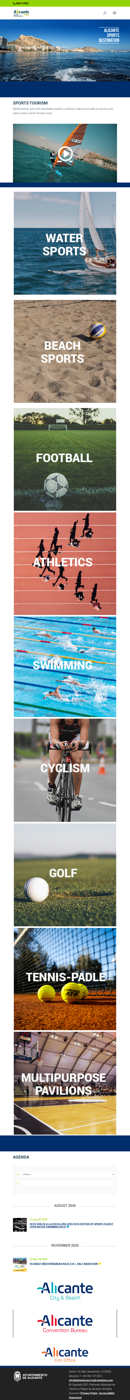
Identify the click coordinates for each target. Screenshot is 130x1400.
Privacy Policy (89, 1393)
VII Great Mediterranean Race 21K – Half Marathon (64, 1263)
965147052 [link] (22, 3)
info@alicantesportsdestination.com (91, 1380)
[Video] (65, 153)
